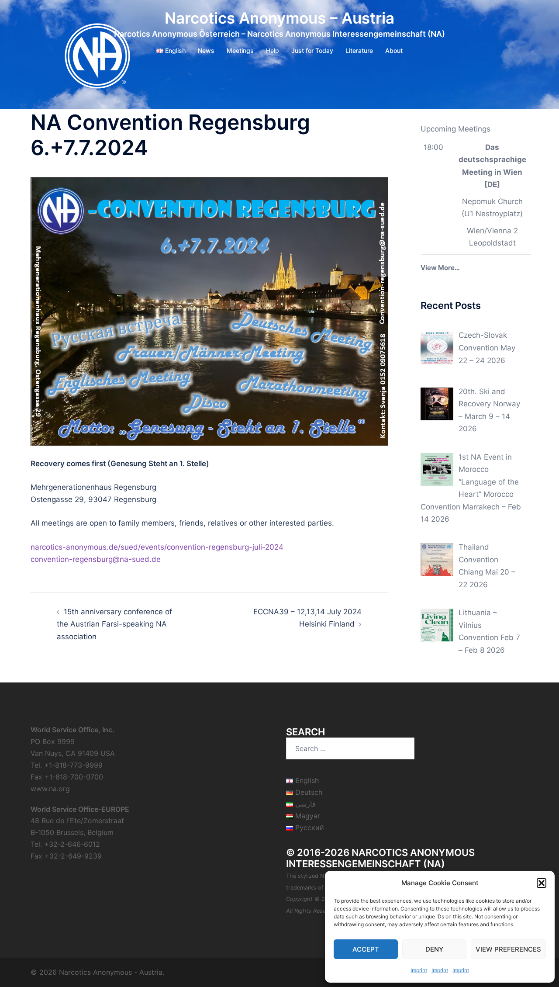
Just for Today (312, 50)
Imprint (419, 970)
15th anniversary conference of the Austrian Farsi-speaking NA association (114, 624)
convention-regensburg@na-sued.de (96, 559)
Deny (434, 949)
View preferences (508, 949)
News (206, 50)
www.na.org (50, 788)
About (394, 50)
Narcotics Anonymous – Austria (279, 18)
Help (272, 50)
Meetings (240, 50)
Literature (359, 50)
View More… (440, 267)
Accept (365, 949)
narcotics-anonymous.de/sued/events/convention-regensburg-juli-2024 (157, 547)
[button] (541, 883)
